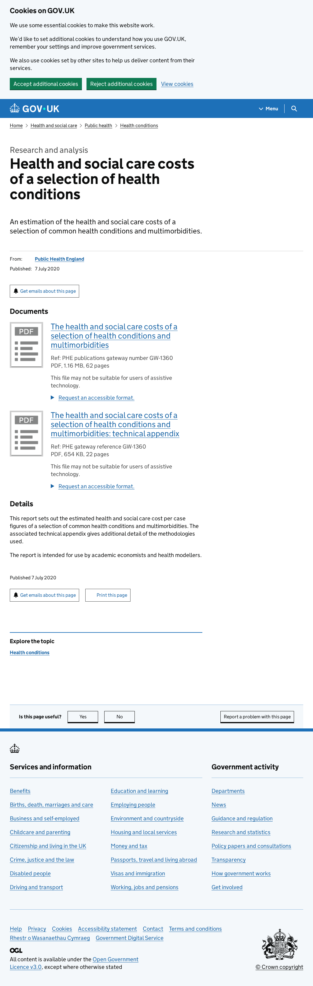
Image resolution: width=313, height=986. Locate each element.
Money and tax (129, 845)
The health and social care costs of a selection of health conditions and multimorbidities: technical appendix (115, 424)
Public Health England (59, 259)
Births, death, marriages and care (51, 804)
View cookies (177, 84)
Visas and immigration (138, 873)
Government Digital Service (130, 937)
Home (16, 125)
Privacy (37, 928)
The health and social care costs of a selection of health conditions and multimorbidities (114, 335)
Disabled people (30, 873)
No (125, 717)
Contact (153, 928)
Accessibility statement (107, 928)
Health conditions (139, 125)
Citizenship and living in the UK (48, 845)
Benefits (20, 790)
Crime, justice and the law (42, 859)
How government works (241, 873)
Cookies (62, 928)
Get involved (227, 887)
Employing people (133, 804)
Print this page (112, 595)
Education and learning (139, 790)
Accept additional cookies (45, 83)
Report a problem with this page (257, 717)
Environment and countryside (147, 818)
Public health (98, 125)
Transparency (229, 859)
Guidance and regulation (242, 818)
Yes (88, 717)
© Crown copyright (279, 966)
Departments (228, 790)
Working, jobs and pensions (145, 887)
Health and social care (54, 125)
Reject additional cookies (121, 83)
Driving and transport (36, 887)
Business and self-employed (44, 818)
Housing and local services (144, 832)
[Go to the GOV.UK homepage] (34, 108)
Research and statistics (241, 832)
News (219, 804)
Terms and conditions (195, 928)
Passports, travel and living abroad (154, 859)
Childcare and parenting (40, 832)
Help (16, 928)
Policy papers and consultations (251, 845)
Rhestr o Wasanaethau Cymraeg (50, 937)
